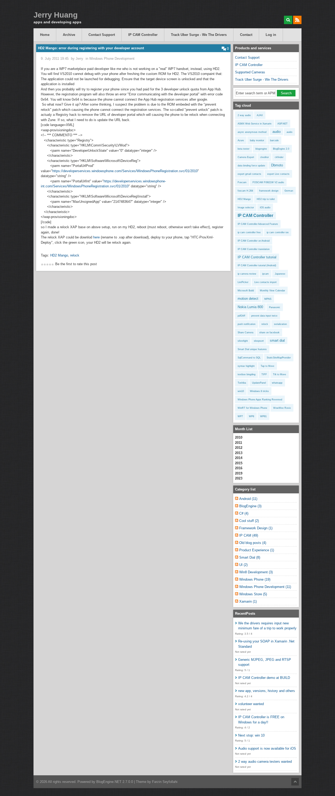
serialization (280, 324)
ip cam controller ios (278, 232)
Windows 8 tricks (259, 391)
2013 (238, 453)
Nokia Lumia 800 (250, 307)
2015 (238, 463)
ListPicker (243, 282)
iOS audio (265, 207)
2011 (238, 443)
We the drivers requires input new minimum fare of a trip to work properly (267, 625)
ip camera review (247, 273)
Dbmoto (277, 165)
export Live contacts (278, 174)
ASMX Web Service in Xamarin (254, 123)
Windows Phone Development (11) (265, 587)
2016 (238, 468)
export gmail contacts (249, 174)
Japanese (280, 273)
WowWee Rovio (282, 408)
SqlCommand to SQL (249, 357)
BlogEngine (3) (250, 506)
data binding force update (251, 165)
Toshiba (242, 382)
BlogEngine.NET (108, 782)
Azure (241, 140)
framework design (268, 190)
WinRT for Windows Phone (252, 408)
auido (289, 132)
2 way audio (244, 115)
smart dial (277, 340)
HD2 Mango (59, 255)
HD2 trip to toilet (266, 199)
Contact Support (101, 35)
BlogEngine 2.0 (281, 149)
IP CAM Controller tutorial (257, 257)
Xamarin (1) (248, 601)
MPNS (267, 299)
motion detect (248, 299)
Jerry (79, 59)
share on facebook (269, 332)
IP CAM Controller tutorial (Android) (257, 265)
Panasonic (274, 307)
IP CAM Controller (143, 35)
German (288, 190)
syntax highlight (246, 366)
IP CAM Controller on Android (254, 240)
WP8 (251, 416)
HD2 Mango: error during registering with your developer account (91, 48)
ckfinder (279, 157)
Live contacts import (265, 282)
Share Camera (245, 332)
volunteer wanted (251, 704)
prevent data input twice (264, 315)
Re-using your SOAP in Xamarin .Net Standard (266, 643)
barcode (274, 140)
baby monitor (257, 140)
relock (74, 255)
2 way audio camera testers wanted (265, 762)
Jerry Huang (56, 15)
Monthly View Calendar (272, 290)
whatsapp (277, 382)
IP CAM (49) (248, 535)
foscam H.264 (245, 190)
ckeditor (264, 157)
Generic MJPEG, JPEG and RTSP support (264, 662)
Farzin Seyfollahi (164, 782)
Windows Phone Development (112, 59)
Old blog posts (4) (252, 543)
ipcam (265, 273)
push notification (246, 324)
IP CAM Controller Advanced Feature (258, 224)
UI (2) (243, 565)
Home (44, 35)
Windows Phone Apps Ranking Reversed (260, 399)
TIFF (264, 374)
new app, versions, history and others (266, 691)
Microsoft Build (246, 290)
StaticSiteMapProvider (279, 357)
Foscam (242, 182)
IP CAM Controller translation (254, 249)
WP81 (263, 416)
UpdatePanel (259, 382)
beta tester (243, 149)
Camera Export (246, 157)
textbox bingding (246, 374)
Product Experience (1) (256, 550)
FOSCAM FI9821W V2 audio (268, 182)
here (96, 237)
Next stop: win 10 (251, 735)
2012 (238, 448)
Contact (246, 35)
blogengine (261, 149)
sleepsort (259, 341)
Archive (69, 35)
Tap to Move (267, 366)
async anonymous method (252, 132)
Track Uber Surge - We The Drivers (199, 35)
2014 (238, 458)
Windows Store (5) (253, 594)
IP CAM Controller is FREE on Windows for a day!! (261, 719)
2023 (238, 478)
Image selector (246, 207)
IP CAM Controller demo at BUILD (264, 678)
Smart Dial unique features (252, 349)
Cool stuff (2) (249, 521)
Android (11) (248, 499)
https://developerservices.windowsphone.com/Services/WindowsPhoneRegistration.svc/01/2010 (125, 171)
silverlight (243, 341)
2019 (238, 473)
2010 (238, 437)
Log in (271, 35)
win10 (241, 391)
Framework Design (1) (255, 528)
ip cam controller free (249, 232)
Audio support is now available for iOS (267, 748)
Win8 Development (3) (256, 572)
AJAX (260, 115)
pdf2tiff (241, 315)
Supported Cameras (250, 72)
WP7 (240, 416)
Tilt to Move (279, 374)
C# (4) (243, 513)
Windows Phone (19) (254, 579)
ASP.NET (282, 123)
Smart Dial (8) (249, 557)
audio (276, 132)
